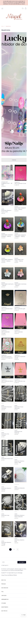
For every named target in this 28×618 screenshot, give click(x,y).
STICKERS (3, 603)
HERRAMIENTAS (4, 599)
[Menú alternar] (2, 8)
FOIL (2, 591)
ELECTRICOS (4, 611)
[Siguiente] (17, 550)
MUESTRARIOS (4, 607)
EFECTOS (3, 580)
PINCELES (3, 584)
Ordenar (14, 160)
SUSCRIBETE (22, 562)
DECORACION (4, 588)
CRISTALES (3, 595)
